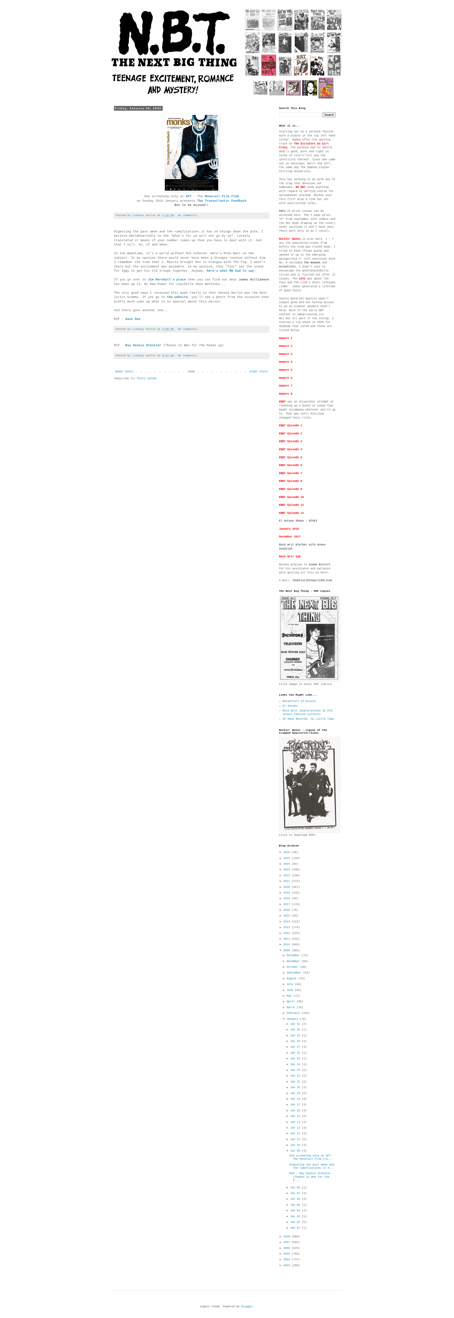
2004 (287, 1259)
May (290, 996)
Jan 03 (296, 1216)
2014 (287, 921)
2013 (287, 927)
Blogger (247, 1306)
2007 (287, 1242)
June (291, 990)
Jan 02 (296, 1222)
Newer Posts (124, 371)
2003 (287, 1265)
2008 (287, 1236)
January (293, 1019)
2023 (287, 869)
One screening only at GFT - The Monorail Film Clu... (311, 1157)
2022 (287, 875)
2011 (287, 939)
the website (177, 297)
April (292, 1001)
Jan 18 (296, 1099)
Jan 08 (296, 1187)
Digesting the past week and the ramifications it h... (311, 1166)
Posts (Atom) (147, 378)
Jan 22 (296, 1076)
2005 (287, 1254)
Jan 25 (296, 1058)
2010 (287, 944)
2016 (287, 910)
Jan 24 (296, 1064)
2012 (287, 933)
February (294, 1013)
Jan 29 (296, 1035)
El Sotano (290, 706)
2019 (287, 893)
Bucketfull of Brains (299, 701)
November (294, 961)
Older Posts (259, 371)
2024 (287, 864)
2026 (287, 852)
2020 (287, 887)
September (295, 972)
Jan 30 (296, 1029)
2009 (287, 950)
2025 (287, 858)
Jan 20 (296, 1087)
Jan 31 (296, 1024)
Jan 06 (296, 1199)
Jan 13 (296, 1128)
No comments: (189, 215)
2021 (287, 881)
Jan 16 (296, 1110)
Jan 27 (296, 1047)
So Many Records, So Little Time (308, 719)
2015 (287, 915)
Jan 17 (296, 1104)
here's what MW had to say (230, 271)
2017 (287, 904)
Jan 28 (296, 1041)
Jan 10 (296, 1145)
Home (191, 371)
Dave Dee (132, 319)
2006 (287, 1248)
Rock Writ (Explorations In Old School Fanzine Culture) (307, 712)
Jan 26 (296, 1053)
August (292, 978)
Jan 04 (296, 1210)
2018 (287, 898)
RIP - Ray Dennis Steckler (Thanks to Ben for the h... (310, 1177)
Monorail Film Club (222, 196)
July (291, 984)
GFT (189, 196)
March (292, 1007)
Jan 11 (296, 1139)
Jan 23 (296, 1070)
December (294, 955)
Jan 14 (296, 1122)
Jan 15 (296, 1116)
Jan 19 (296, 1093)
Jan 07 (296, 1193)
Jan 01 (296, 1228)
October (293, 967)
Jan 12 (296, 1133)
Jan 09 (296, 1150)
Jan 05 (296, 1205)
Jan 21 (296, 1081)
